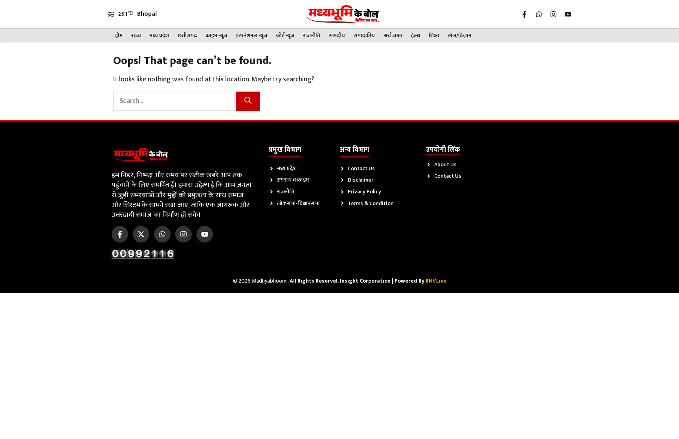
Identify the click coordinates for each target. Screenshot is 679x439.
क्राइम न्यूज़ (216, 35)
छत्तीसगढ (187, 35)
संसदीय (337, 35)
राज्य (136, 35)
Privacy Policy (364, 191)
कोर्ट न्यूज (285, 35)
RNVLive (436, 280)
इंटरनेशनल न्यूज (251, 35)
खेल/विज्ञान (460, 35)
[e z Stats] (143, 253)
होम (119, 35)
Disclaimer (360, 179)
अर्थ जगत (393, 35)
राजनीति (311, 35)
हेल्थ (415, 35)
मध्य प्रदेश (159, 35)
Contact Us (361, 168)
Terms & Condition (371, 203)
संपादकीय (364, 35)
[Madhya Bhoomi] (343, 14)
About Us (445, 164)
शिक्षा (434, 35)
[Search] (248, 101)
